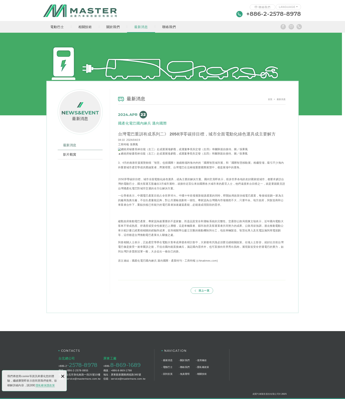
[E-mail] (291, 26)
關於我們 (113, 27)
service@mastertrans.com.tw (83, 378)
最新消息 (141, 27)
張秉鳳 (134, 144)
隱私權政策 (203, 367)
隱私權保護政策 (45, 385)
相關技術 (85, 27)
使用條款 (202, 360)
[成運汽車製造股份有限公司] (80, 10)
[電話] (299, 26)
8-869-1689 (125, 365)
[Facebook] (283, 26)
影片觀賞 (69, 154)
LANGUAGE (287, 6)
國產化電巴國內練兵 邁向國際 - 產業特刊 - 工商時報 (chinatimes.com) (175, 260)
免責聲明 (185, 374)
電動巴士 (57, 27)
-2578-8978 (82, 365)
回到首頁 (167, 374)
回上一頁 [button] (204, 290)
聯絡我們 (264, 7)
